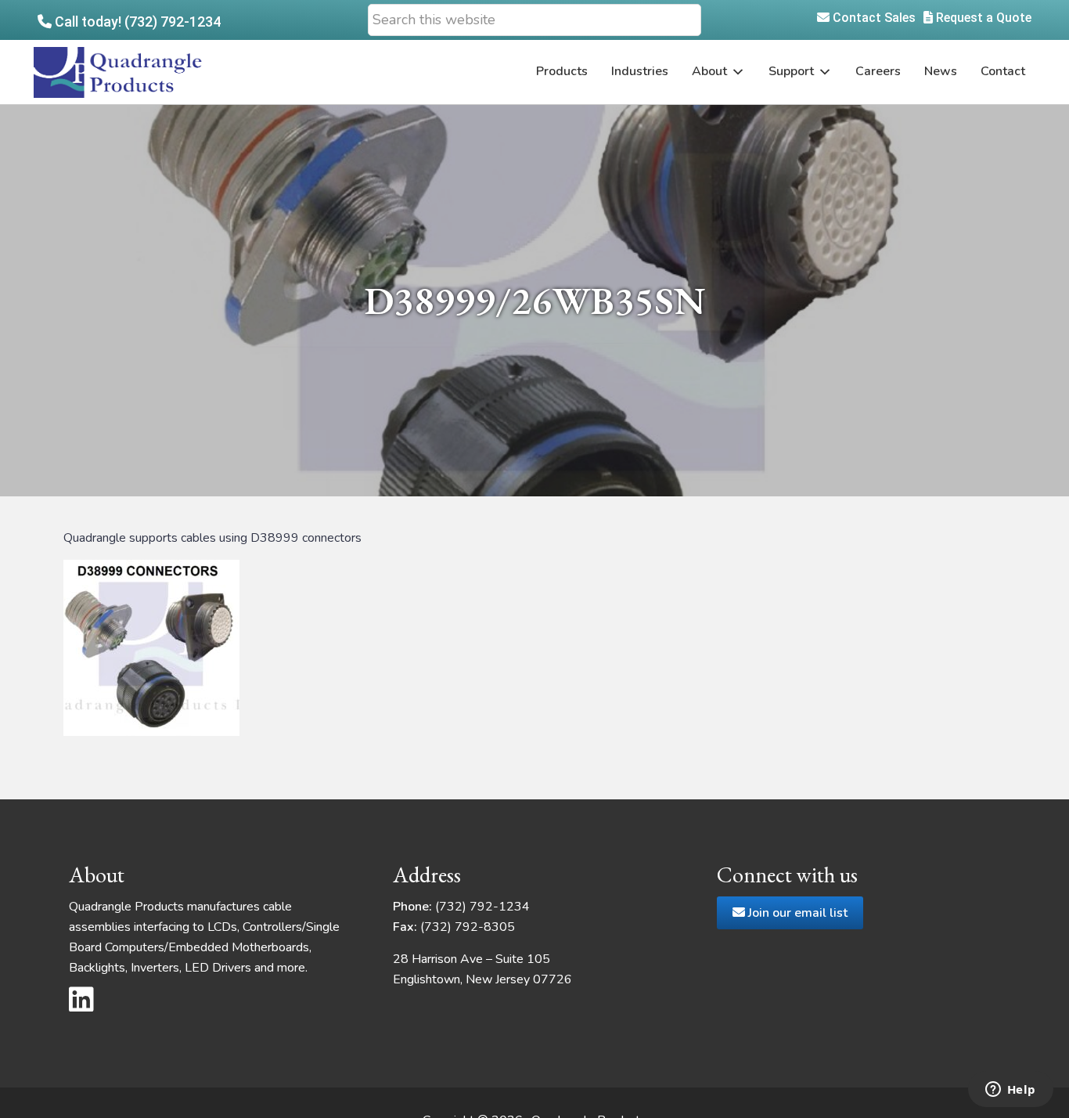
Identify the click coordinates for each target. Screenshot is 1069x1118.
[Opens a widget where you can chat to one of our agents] (1010, 1090)
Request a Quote (982, 17)
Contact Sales (873, 17)
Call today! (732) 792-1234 (136, 21)
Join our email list (796, 912)
